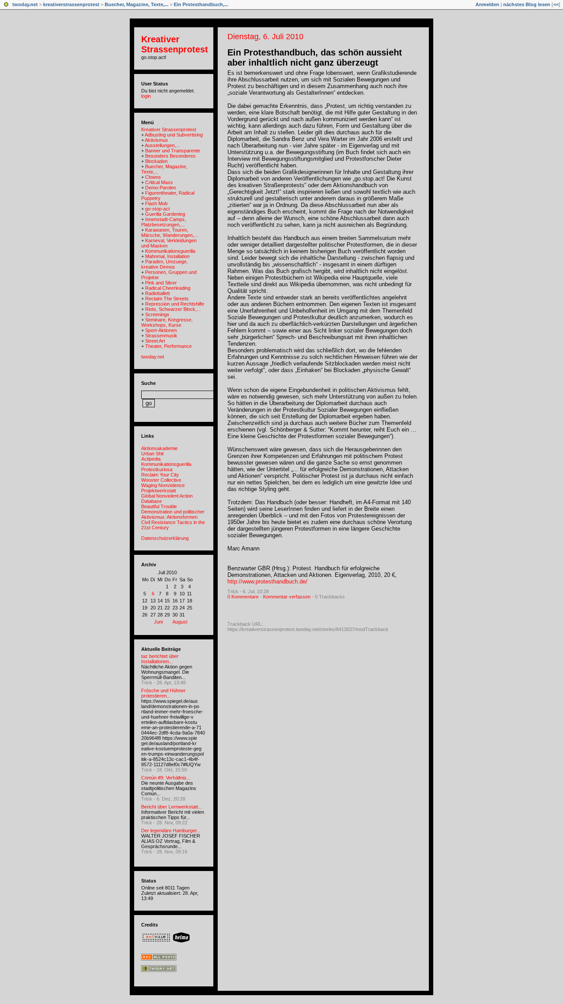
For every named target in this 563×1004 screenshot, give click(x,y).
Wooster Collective (161, 480)
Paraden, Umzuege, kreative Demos (164, 264)
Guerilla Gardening (165, 214)
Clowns (153, 177)
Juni (158, 621)
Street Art (155, 340)
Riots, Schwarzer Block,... (173, 309)
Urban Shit (152, 453)
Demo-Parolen (160, 187)
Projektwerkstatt (158, 490)
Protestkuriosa (156, 469)
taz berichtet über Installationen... (160, 658)
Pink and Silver (161, 282)
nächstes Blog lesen (526, 4)
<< (556, 4)
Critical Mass (159, 182)
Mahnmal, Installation (167, 256)
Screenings (157, 314)
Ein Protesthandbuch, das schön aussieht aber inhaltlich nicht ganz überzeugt (314, 57)
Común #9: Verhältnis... (165, 777)
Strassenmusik (161, 335)
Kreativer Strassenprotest (174, 44)
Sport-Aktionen (161, 330)
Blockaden (156, 161)
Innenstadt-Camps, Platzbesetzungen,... (163, 222)
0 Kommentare (243, 596)
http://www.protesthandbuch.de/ (267, 581)
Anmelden (487, 4)
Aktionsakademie (159, 448)
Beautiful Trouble (159, 506)
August (179, 621)
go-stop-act (157, 208)
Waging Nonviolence (163, 485)
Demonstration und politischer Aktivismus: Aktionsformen (173, 514)
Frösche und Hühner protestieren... (163, 693)
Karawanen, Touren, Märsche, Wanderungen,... (169, 232)
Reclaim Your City (160, 474)
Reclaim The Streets (167, 298)
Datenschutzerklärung (165, 538)
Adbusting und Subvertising (174, 134)
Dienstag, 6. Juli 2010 (265, 36)
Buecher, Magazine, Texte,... (136, 4)
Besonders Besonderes (170, 156)
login (146, 96)
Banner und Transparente (172, 150)
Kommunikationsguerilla (170, 251)
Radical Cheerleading (167, 288)
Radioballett (157, 293)
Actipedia (151, 458)
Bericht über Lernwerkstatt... (171, 806)
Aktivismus (156, 140)
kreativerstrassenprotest (71, 4)
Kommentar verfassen (287, 596)
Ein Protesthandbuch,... (201, 4)
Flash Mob (156, 203)
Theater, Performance (168, 346)
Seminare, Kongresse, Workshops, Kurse (167, 322)
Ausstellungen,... (162, 145)
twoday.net (25, 4)
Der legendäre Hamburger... (171, 830)
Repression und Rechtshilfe (174, 303)
